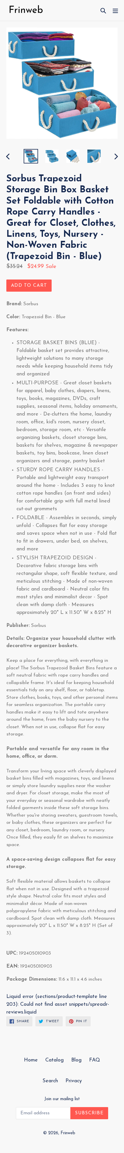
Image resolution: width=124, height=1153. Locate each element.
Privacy (73, 1081)
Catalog (54, 1060)
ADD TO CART (29, 285)
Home (31, 1060)
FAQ (94, 1060)
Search (50, 1081)
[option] (30, 156)
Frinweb (68, 1133)
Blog (76, 1060)
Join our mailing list (62, 1099)
